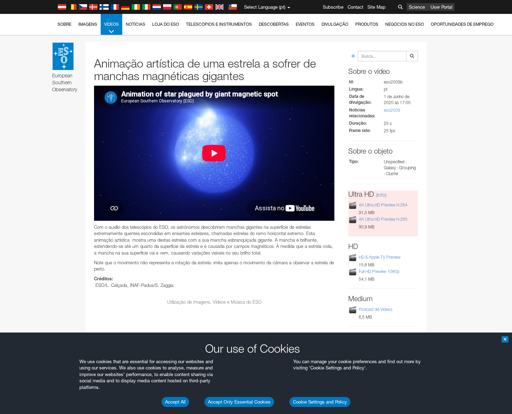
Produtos (366, 24)
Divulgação (334, 24)
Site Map (376, 7)
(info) (381, 195)
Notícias (135, 24)
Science (417, 7)
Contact (355, 7)
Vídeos (111, 24)
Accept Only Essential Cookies (239, 402)
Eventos (305, 24)
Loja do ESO (165, 24)
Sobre (64, 24)
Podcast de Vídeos (376, 309)
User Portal (441, 7)
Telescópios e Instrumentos (219, 24)
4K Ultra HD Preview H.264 (383, 205)
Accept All (175, 402)
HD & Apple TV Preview (380, 257)
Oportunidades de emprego (462, 24)
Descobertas (274, 24)
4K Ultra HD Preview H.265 (383, 219)
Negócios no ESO (404, 24)
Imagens (87, 24)
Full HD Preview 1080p (379, 271)
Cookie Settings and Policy (320, 402)
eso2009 (392, 110)
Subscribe (333, 7)
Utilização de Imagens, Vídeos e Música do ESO (214, 302)
